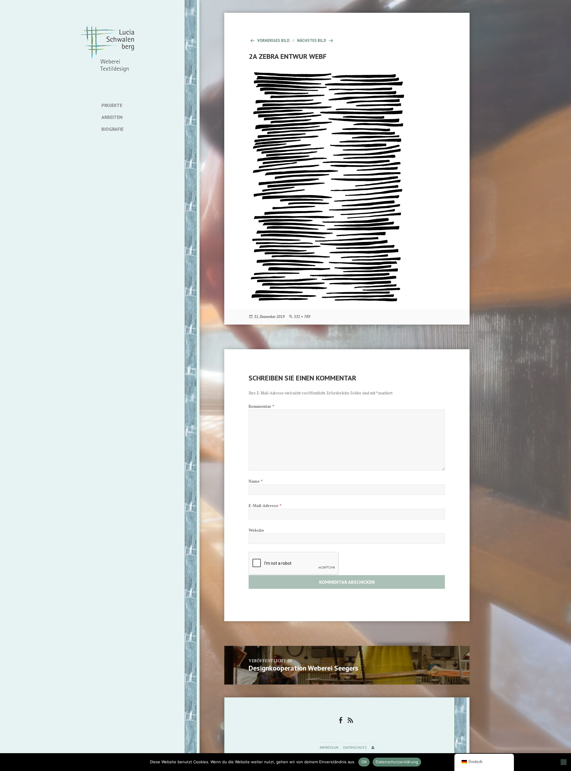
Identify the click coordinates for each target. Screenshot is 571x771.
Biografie (112, 129)
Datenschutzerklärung (397, 761)
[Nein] (564, 762)
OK (364, 761)
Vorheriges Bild (273, 40)
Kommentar (261, 406)
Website (256, 530)
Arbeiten (112, 117)
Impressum (329, 747)
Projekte (111, 105)
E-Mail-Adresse (265, 505)
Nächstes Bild (311, 40)
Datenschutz (355, 747)
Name (256, 481)
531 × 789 (302, 316)
